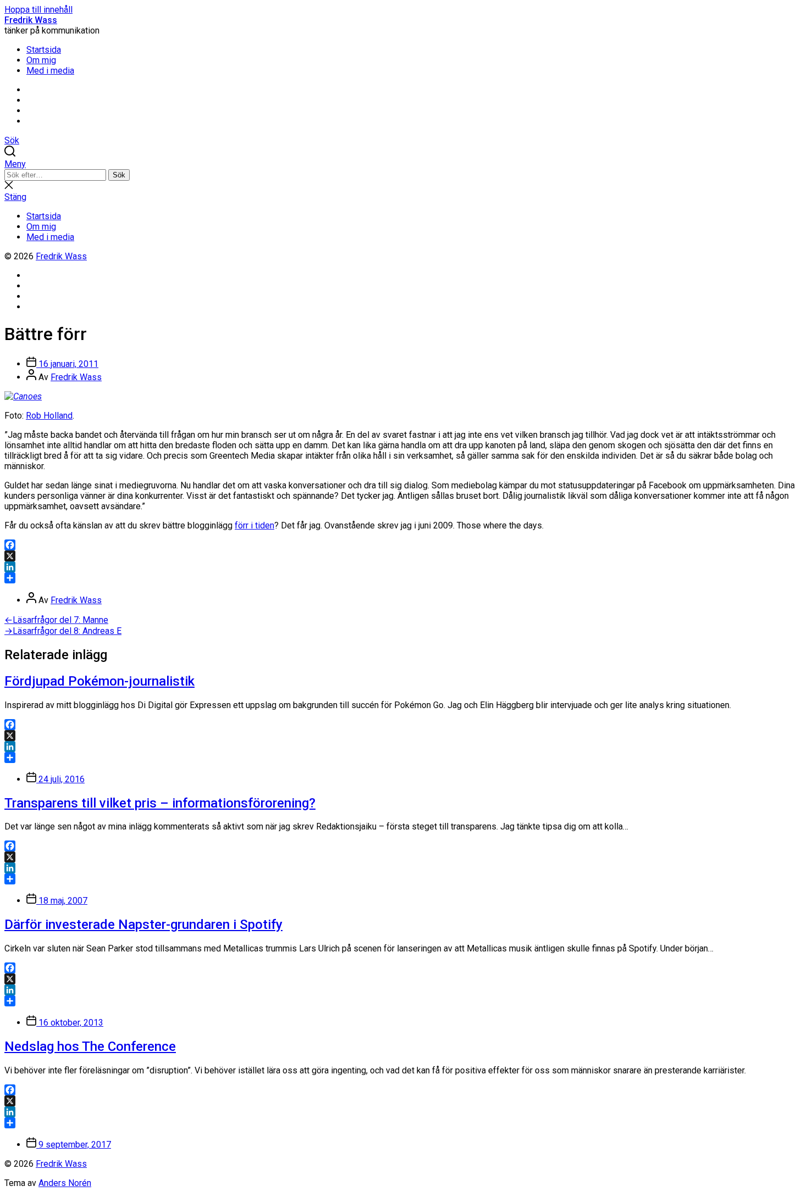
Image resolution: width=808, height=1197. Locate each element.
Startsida (43, 49)
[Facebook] (404, 544)
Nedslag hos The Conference (90, 1046)
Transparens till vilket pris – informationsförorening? (160, 803)
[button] (404, 164)
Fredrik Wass (30, 20)
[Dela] (404, 577)
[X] (404, 555)
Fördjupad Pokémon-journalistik (99, 681)
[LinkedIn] (404, 566)
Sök (119, 175)
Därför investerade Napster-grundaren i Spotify (143, 924)
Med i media (50, 70)
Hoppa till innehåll (38, 9)
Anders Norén (64, 1183)
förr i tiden (254, 525)
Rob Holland (49, 415)
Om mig (41, 60)
